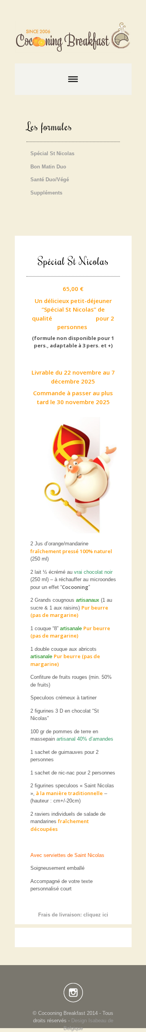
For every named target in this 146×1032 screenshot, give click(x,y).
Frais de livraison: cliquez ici (73, 915)
